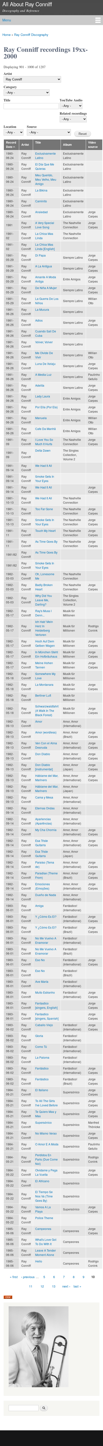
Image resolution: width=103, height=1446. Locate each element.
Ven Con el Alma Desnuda (46, 745)
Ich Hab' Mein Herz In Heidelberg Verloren (44, 628)
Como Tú (41, 1046)
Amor (38, 721)
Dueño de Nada (45, 895)
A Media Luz (43, 374)
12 (42, 1286)
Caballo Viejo (44, 1025)
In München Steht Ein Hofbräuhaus (46, 654)
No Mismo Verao (46, 1133)
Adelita (39, 385)
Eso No (40, 960)
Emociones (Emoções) (42, 886)
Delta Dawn (43, 450)
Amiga (39, 906)
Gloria (39, 1036)
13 (53, 1286)
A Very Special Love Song (44, 225)
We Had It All (43, 465)
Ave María (41, 981)
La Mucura (42, 309)
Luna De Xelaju (45, 364)
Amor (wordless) (46, 732)
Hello (38, 1261)
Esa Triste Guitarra (41, 843)
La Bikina (41, 190)
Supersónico (43, 1122)
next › (66, 1286)
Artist (8, 73)
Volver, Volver (44, 342)
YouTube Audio (71, 100)
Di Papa (40, 255)
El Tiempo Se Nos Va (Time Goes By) (44, 1196)
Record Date (11, 144)
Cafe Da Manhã (45, 429)
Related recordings (73, 113)
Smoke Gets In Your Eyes (44, 478)
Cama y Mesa (44, 797)
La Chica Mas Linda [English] (45, 246)
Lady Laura (42, 396)
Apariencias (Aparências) (43, 821)
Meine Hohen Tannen (44, 665)
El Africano (42, 1181)
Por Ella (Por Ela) (46, 407)
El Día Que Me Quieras (44, 166)
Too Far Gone (44, 509)
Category (10, 86)
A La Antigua (43, 266)
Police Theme (44, 1218)
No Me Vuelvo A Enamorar (45, 940)
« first (14, 1276)
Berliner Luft (43, 695)
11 (30, 1286)
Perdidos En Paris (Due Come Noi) (46, 1159)
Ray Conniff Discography (31, 34)
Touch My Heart (45, 530)
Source (32, 126)
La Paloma (42, 1057)
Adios (39, 320)
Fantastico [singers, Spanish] (46, 1016)
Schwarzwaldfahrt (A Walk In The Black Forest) (46, 710)
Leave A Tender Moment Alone (45, 1252)
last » (77, 1286)
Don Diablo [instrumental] (44, 767)
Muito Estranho (45, 992)
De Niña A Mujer (46, 288)
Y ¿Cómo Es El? (46, 916)
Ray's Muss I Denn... (43, 613)
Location (10, 126)
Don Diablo (42, 754)
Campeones (43, 1229)
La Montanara (44, 684)
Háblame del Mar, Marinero (46, 777)
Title (7, 100)
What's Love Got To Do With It (45, 1241)
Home (6, 34)
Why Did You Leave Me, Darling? (43, 600)
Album (67, 145)
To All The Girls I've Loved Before (46, 1103)
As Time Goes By (46, 541)
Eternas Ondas (45, 808)
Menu (6, 20)
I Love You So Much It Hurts (44, 441)
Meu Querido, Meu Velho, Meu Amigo (45, 179)
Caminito (41, 201)
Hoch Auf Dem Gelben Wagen (45, 643)
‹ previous (28, 1276)
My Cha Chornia (46, 830)
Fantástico (42, 1068)
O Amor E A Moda (46, 1144)
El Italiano (41, 1090)
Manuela (41, 418)
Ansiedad (41, 212)
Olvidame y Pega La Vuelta (46, 1172)
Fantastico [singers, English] (46, 1005)
